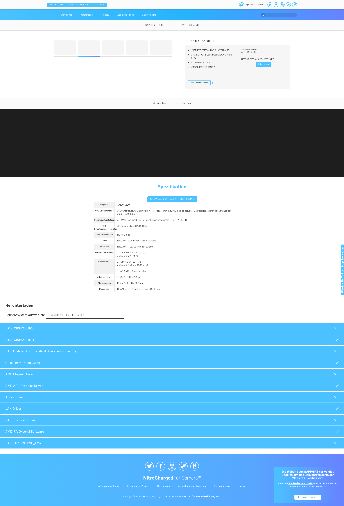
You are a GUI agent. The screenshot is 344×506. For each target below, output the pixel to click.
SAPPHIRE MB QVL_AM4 (23, 443)
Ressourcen (163, 486)
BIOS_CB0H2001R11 (19, 340)
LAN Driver (13, 408)
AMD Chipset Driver (19, 374)
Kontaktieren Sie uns (138, 486)
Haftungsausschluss (108, 486)
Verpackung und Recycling (192, 486)
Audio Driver (14, 397)
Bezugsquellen (222, 486)
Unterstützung (149, 14)
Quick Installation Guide (22, 363)
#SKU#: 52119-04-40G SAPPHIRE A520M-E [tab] (172, 198)
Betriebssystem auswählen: (25, 315)
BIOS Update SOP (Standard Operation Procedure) (41, 351)
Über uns (242, 486)
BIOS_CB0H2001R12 (19, 328)
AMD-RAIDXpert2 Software (24, 431)
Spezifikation (159, 103)
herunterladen (184, 103)
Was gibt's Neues (125, 14)
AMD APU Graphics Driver (24, 386)
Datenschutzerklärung (203, 496)
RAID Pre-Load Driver (20, 420)
